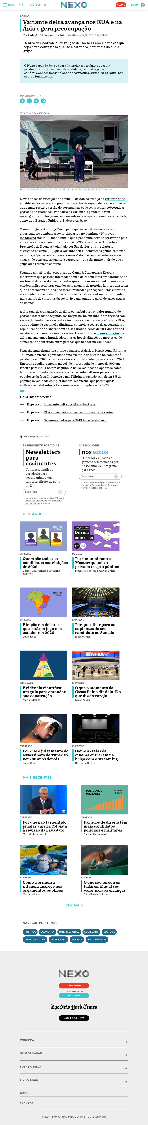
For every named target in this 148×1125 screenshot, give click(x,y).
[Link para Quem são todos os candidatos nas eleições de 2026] (43, 536)
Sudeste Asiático (75, 220)
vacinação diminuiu (58, 324)
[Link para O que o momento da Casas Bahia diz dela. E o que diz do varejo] (95, 665)
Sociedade (91, 931)
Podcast (78, 553)
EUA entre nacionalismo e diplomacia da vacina (79, 412)
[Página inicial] (74, 5)
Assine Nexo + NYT (74, 1018)
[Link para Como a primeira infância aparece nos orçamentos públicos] (43, 860)
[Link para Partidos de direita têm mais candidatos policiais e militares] (104, 800)
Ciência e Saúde (35, 939)
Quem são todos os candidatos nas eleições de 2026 (45, 563)
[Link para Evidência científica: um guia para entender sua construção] (43, 665)
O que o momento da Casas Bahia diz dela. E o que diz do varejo (98, 692)
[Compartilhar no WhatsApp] (43, 100)
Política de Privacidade (36, 501)
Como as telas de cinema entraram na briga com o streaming (96, 755)
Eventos (26, 1103)
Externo (86, 877)
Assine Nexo (74, 985)
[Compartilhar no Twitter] (29, 100)
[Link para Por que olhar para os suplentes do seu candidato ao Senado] (95, 602)
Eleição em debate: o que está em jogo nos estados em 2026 (42, 629)
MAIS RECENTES (37, 5)
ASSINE (121, 5)
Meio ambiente (96, 939)
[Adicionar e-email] (60, 492)
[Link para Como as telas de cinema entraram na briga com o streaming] (95, 728)
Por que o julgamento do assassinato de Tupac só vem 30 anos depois (46, 755)
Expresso (78, 619)
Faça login (74, 995)
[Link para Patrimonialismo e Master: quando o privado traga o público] (95, 536)
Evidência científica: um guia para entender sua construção (44, 692)
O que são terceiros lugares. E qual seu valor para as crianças (105, 886)
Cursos (25, 1093)
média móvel (57, 363)
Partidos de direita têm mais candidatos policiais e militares (105, 826)
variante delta (115, 199)
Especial (25, 553)
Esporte (76, 939)
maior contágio (108, 333)
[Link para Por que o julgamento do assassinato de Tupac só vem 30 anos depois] (43, 728)
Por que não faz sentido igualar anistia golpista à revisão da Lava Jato (45, 826)
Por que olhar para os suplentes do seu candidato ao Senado (95, 629)
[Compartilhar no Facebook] (22, 100)
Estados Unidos (46, 220)
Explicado (27, 683)
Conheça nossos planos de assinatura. (63, 73)
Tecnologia (58, 939)
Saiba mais (44, 437)
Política (30, 931)
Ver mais (74, 905)
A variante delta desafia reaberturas (70, 404)
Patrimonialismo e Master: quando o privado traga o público (97, 563)
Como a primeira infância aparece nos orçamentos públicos (43, 886)
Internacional (69, 931)
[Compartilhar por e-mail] (36, 100)
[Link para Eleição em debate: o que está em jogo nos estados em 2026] (43, 602)
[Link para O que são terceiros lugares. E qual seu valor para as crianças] (104, 860)
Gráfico (86, 817)
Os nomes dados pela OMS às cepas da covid (75, 420)
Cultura (109, 931)
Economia (47, 931)
